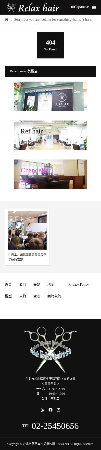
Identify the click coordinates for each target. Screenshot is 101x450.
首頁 (8, 284)
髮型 (8, 296)
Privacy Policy (78, 284)
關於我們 (54, 296)
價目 (22, 284)
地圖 (50, 284)
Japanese (82, 7)
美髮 (36, 284)
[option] (27, 237)
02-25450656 (55, 426)
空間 (36, 296)
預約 (22, 296)
